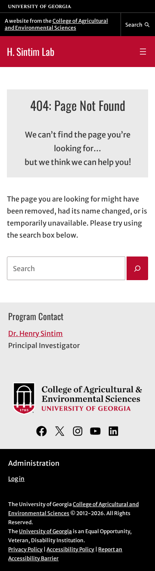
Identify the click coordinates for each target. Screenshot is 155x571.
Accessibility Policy (70, 549)
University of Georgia (45, 531)
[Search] (137, 268)
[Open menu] (143, 51)
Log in (16, 478)
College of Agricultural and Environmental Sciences (56, 24)
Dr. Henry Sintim (35, 333)
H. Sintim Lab (30, 51)
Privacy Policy (25, 549)
